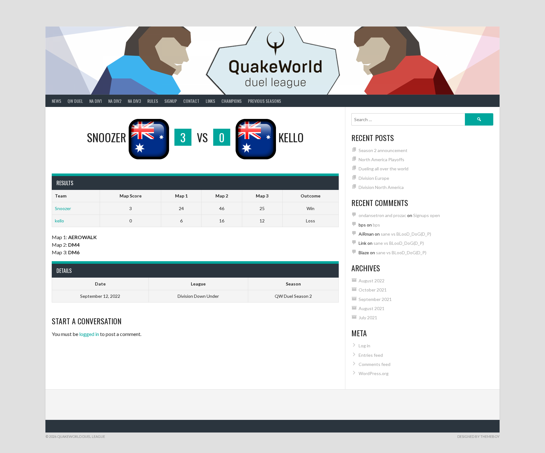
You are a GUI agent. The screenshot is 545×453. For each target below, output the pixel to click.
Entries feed (371, 355)
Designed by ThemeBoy (478, 436)
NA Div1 (95, 100)
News (56, 100)
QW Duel (75, 100)
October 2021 (373, 289)
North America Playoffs (381, 159)
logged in (89, 334)
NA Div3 (134, 100)
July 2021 (368, 317)
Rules (152, 100)
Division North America (381, 187)
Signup (170, 100)
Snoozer (63, 208)
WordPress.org (374, 373)
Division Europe (374, 178)
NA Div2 (114, 100)
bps (376, 224)
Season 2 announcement (383, 150)
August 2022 (371, 280)
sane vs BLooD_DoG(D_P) (406, 234)
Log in (364, 345)
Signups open (426, 215)
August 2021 (371, 308)
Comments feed (374, 364)
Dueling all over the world (383, 168)
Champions (231, 100)
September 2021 (375, 299)
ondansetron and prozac (382, 215)
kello (59, 220)
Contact (191, 100)
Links (210, 100)
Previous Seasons (264, 100)
